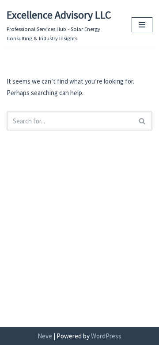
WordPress (106, 336)
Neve (45, 336)
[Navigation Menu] (142, 24)
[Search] (142, 120)
